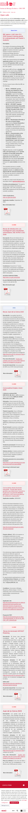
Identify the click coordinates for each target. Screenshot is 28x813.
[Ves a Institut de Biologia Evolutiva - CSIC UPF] (8, 3)
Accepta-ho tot (14, 802)
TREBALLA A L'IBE (6, 12)
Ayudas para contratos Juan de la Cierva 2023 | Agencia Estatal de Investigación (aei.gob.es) (14, 756)
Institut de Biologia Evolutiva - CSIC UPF (12, 8)
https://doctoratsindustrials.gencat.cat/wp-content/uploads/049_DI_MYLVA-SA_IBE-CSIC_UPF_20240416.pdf (13, 618)
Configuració (5, 802)
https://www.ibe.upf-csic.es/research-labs (13, 354)
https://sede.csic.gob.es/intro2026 (11, 277)
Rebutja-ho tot (5, 805)
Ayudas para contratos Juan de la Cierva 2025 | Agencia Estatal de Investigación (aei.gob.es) (14, 360)
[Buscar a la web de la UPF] (17, 811)
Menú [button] (4, 810)
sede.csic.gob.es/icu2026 (9, 197)
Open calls (13, 12)
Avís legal (24, 800)
